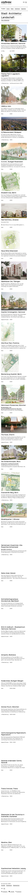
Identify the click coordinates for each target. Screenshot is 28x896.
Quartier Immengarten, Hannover (13, 312)
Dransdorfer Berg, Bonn (9, 493)
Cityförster (17, 8)
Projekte (3, 8)
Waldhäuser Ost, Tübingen (10, 281)
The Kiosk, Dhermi (7, 435)
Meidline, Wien (6, 842)
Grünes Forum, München (10, 707)
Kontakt (3, 885)
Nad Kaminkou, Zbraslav (10, 220)
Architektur (15, 13)
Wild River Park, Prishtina (10, 343)
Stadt (4, 13)
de (23, 2)
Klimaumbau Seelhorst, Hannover (13, 43)
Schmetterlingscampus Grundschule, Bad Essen (10, 600)
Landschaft (7, 17)
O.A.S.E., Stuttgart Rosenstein (12, 162)
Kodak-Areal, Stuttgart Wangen (12, 681)
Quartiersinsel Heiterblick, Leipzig (13, 868)
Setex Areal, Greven (8, 573)
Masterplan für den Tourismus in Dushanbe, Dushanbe (12, 815)
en (26, 2)
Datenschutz (16, 885)
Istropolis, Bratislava (8, 655)
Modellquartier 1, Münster (10, 519)
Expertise (23, 8)
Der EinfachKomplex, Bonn (11, 461)
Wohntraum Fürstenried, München (13, 405)
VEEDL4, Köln (6, 106)
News (12, 8)
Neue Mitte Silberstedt (9, 251)
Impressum (9, 885)
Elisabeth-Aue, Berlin (8, 193)
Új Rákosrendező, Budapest (11, 132)
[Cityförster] (6, 2)
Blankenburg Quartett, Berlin (11, 374)
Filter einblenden (5, 20)
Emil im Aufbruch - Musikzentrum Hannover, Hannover (13, 628)
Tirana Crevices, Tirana (9, 789)
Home (8, 8)
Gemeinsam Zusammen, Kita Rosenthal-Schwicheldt (11, 546)
